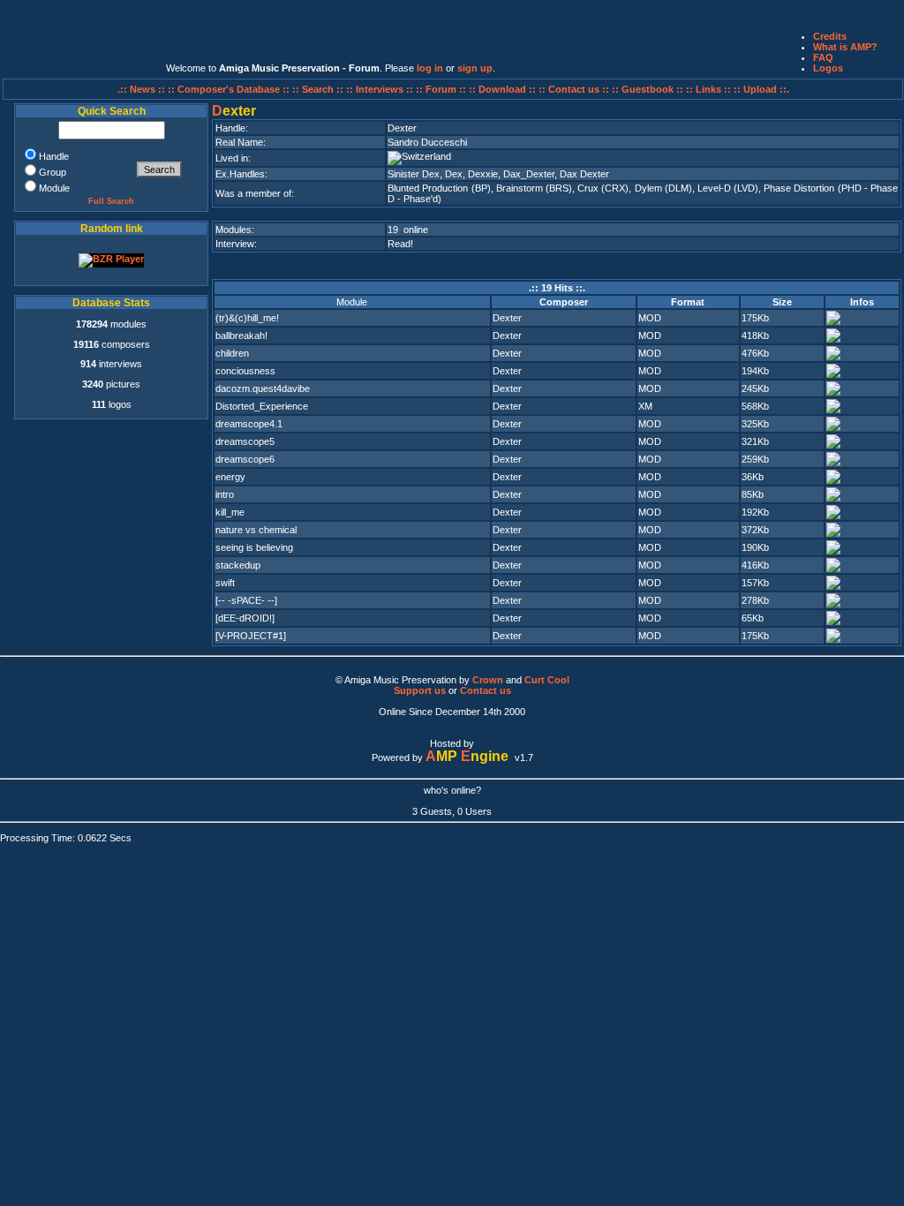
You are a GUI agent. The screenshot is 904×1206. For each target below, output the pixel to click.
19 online (408, 229)
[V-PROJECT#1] (250, 635)
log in (430, 68)
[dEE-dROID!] (245, 618)
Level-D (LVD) (727, 188)
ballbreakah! (241, 335)
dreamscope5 (245, 441)
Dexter (507, 318)
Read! (400, 243)
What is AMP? (845, 46)
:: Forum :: (442, 89)
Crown (487, 680)
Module (351, 302)
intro (224, 494)
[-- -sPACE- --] (246, 600)
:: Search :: (319, 89)
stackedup (237, 565)
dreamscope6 (245, 459)
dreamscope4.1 (248, 423)
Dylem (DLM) (663, 188)
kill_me (230, 512)
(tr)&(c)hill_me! (247, 318)
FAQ (823, 57)
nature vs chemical (256, 529)
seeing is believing (254, 547)
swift (225, 582)
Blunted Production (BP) (439, 188)
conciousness (245, 371)
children (232, 353)
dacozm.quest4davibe (262, 388)
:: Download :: (504, 89)
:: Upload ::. (761, 89)
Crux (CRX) (603, 188)
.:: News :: (142, 89)
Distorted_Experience (261, 406)
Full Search (111, 201)
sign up (475, 68)
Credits (830, 36)
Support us (420, 690)
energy (230, 476)
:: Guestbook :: (647, 89)
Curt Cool (546, 680)
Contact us (485, 690)
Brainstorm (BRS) (534, 188)
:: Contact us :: (574, 89)
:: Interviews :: (381, 89)
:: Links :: (708, 89)
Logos (828, 68)
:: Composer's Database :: (230, 89)
